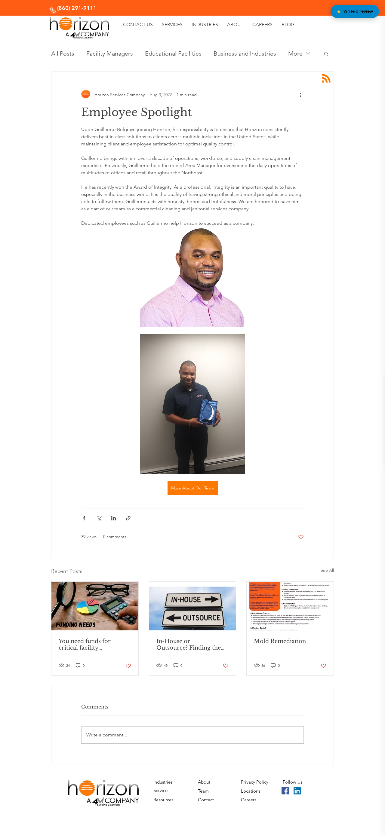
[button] (326, 53)
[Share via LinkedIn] (113, 518)
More (295, 53)
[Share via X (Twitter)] (99, 518)
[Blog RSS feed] (326, 78)
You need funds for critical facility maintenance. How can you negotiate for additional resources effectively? (90, 644)
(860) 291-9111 (77, 8)
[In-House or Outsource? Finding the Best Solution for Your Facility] (192, 606)
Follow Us (292, 782)
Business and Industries (245, 53)
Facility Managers (109, 53)
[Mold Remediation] (290, 606)
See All (327, 570)
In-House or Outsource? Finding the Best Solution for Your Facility (188, 644)
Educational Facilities (173, 53)
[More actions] (300, 94)
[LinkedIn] (297, 790)
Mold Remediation (280, 641)
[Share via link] (128, 518)
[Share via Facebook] (84, 518)
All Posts (62, 53)
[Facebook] (285, 790)
